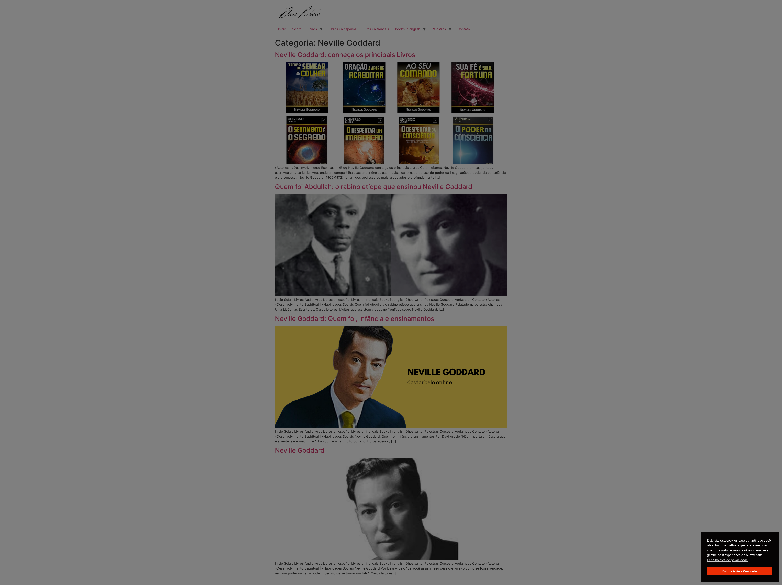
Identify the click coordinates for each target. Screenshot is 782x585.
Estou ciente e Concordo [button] (739, 571)
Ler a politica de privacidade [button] (727, 560)
